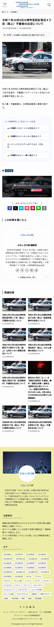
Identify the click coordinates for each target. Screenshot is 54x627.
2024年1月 (45, 559)
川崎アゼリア (45, 594)
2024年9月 (42, 567)
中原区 (34, 594)
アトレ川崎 (17, 581)
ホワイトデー (23, 589)
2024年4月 (30, 563)
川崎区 (5, 598)
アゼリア (6, 581)
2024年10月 (7, 572)
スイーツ (26, 585)
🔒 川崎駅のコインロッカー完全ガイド (27, 136)
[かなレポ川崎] (27, 5)
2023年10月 (7, 559)
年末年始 (15, 598)
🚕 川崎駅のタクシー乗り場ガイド (27, 155)
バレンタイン (38, 585)
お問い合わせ (33, 612)
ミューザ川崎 (36, 589)
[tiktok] (36, 270)
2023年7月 (19, 554)
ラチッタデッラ (22, 594)
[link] (17, 270)
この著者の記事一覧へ (27, 277)
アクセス (38, 576)
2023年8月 (30, 554)
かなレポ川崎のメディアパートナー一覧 (27, 619)
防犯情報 (9, 170)
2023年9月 (42, 554)
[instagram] (32, 270)
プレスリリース (9, 589)
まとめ (28, 576)
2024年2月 (7, 563)
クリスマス (7, 585)
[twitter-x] (27, 270)
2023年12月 (32, 559)
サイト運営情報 (45, 612)
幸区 (23, 598)
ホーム (5, 612)
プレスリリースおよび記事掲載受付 (27, 615)
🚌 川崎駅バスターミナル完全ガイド (27, 128)
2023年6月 (7, 554)
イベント (28, 581)
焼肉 (30, 598)
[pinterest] (30, 607)
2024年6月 (7, 567)
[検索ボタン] (49, 5)
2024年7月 (19, 567)
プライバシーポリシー (18, 612)
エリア (37, 581)
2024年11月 (20, 572)
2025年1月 (45, 572)
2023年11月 (20, 559)
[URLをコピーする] (44, 208)
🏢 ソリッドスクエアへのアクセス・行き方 (27, 145)
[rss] (33, 607)
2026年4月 (19, 576)
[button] (9, 208)
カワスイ (46, 581)
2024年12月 (32, 572)
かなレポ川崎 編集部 (27, 245)
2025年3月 (7, 576)
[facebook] (22, 270)
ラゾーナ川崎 (8, 594)
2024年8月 (30, 567)
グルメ (17, 585)
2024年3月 (19, 563)
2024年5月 (42, 563)
